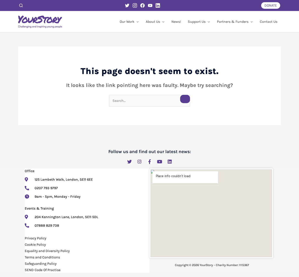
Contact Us (268, 21)
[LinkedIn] (158, 5)
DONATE (270, 5)
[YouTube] (150, 5)
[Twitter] (127, 5)
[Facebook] (142, 5)
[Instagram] (135, 5)
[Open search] (21, 5)
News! (176, 21)
